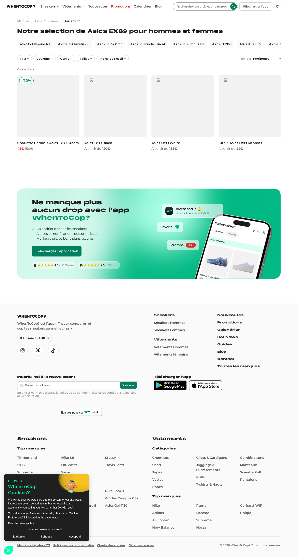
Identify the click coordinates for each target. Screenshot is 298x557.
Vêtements (71, 6)
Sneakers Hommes (169, 323)
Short (156, 465)
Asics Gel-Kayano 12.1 (35, 44)
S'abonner (128, 385)
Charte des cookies (111, 545)
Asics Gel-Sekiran (109, 44)
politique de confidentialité (78, 392)
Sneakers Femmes (169, 330)
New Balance (163, 527)
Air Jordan (160, 520)
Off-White (69, 465)
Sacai (65, 472)
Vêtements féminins (171, 354)
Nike (156, 505)
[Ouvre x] (38, 350)
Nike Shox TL (115, 491)
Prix (23, 58)
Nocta (201, 527)
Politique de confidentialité (73, 545)
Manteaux (248, 465)
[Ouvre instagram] (22, 350)
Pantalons (248, 480)
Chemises (160, 458)
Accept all (75, 536)
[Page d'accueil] (20, 7)
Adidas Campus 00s (121, 498)
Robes (157, 487)
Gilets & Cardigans (211, 458)
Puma (201, 505)
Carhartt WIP (251, 505)
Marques (23, 21)
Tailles (84, 58)
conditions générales (121, 392)
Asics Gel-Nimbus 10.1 (188, 44)
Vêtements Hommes (171, 347)
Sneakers (48, 6)
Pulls (200, 477)
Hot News (227, 337)
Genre (64, 58)
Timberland (27, 458)
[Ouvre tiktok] (53, 350)
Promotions (121, 6)
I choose (46, 536)
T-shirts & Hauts (209, 484)
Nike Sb (67, 458)
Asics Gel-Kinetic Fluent (147, 44)
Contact (225, 359)
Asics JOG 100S (250, 44)
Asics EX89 (72, 21)
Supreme (25, 472)
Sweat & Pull (250, 472)
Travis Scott (114, 465)
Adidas (158, 513)
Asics (38, 21)
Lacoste (202, 513)
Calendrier (143, 6)
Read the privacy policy (21, 523)
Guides (224, 344)
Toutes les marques (238, 366)
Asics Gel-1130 (116, 505)
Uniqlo (245, 513)
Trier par (245, 58)
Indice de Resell (111, 58)
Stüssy (110, 458)
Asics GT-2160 (222, 44)
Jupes (157, 472)
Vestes (157, 480)
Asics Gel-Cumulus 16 (73, 44)
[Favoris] (278, 6)
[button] (8, 550)
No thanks (18, 536)
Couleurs (43, 58)
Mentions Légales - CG (33, 545)
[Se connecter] (287, 6)
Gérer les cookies (141, 545)
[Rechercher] (233, 6)
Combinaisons (252, 458)
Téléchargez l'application (57, 251)
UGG (21, 465)
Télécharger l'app (256, 6)
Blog (159, 6)
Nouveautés (98, 6)
